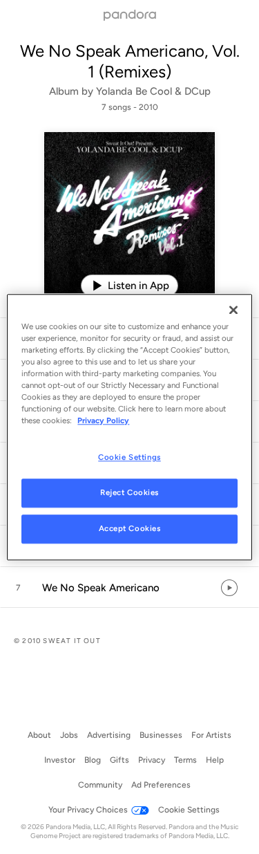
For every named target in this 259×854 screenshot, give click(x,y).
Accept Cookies (130, 528)
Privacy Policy (103, 420)
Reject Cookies (129, 492)
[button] (129, 588)
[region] (129, 427)
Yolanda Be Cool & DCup (153, 91)
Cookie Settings (129, 457)
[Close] (233, 310)
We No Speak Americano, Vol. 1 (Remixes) (130, 61)
